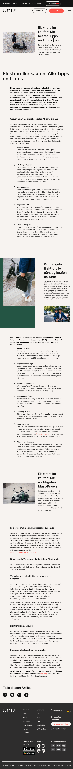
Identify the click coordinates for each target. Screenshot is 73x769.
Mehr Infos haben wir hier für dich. (23, 552)
